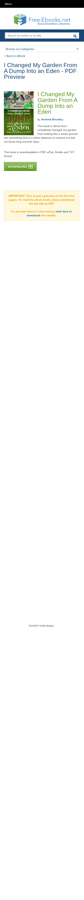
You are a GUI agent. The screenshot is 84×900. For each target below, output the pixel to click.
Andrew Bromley (52, 119)
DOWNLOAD (18, 166)
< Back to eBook (14, 56)
